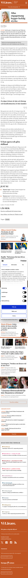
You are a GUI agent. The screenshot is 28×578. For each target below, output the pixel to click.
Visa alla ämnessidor (13, 7)
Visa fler (14, 434)
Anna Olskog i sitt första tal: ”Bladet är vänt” (12, 214)
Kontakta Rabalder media (7, 556)
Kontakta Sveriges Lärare (6, 572)
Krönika (7, 219)
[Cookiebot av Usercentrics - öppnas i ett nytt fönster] (20, 261)
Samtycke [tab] (5, 264)
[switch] (24, 292)
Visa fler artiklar (14, 402)
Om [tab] (23, 264)
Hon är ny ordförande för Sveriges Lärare (11, 211)
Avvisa (14, 315)
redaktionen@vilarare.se (6, 538)
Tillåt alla (14, 307)
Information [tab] (14, 264)
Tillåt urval (14, 311)
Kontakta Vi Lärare (5, 536)
